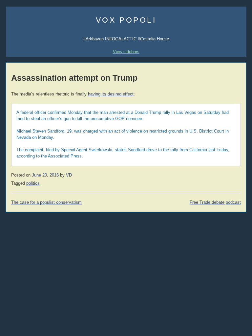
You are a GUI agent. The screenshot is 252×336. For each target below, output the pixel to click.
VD (69, 175)
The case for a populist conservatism (46, 202)
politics (33, 183)
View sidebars (126, 51)
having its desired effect (111, 94)
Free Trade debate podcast (215, 202)
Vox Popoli (126, 20)
